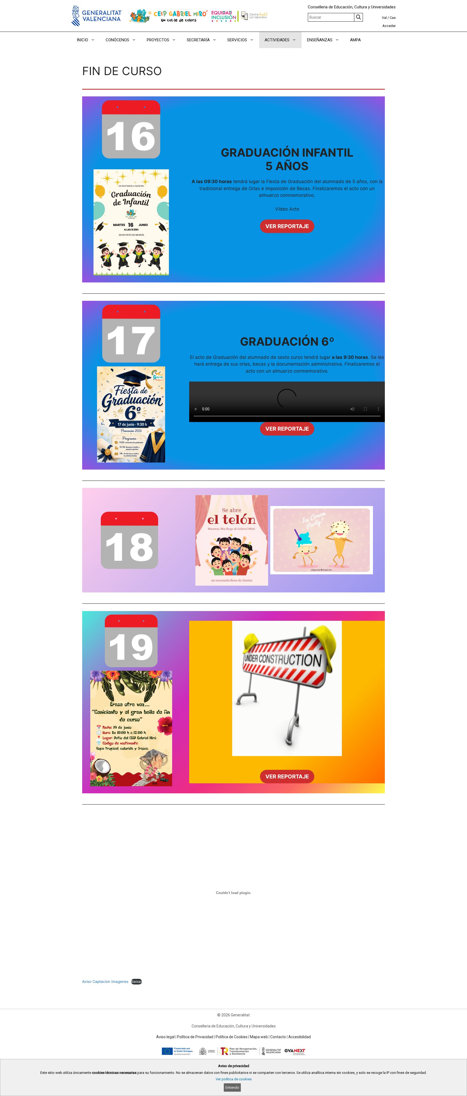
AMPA (355, 40)
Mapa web (259, 1037)
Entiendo (232, 1087)
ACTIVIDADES (277, 40)
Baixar (136, 981)
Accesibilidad (299, 1037)
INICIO (82, 40)
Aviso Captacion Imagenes (105, 981)
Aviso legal (165, 1037)
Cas (393, 18)
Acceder (389, 26)
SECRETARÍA (198, 40)
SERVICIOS (237, 40)
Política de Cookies (232, 1037)
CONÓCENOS (117, 40)
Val (384, 18)
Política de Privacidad (195, 1037)
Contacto (278, 1037)
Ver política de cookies (234, 1079)
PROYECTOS (158, 40)
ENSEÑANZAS (319, 40)
